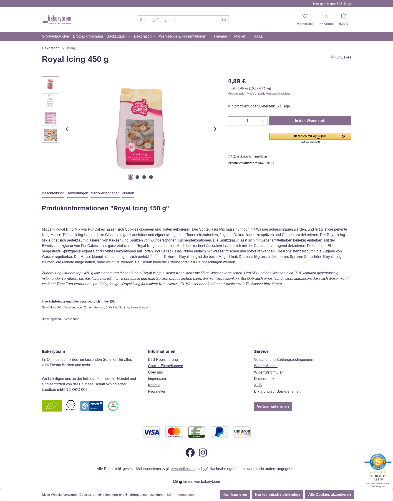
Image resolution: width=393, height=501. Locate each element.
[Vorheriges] (66, 129)
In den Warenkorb (310, 121)
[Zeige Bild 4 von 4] (151, 177)
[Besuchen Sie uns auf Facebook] (190, 452)
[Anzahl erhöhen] (263, 120)
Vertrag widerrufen (273, 406)
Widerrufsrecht (265, 366)
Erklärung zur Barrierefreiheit (277, 391)
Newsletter (156, 391)
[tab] (53, 193)
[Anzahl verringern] (232, 120)
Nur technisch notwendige (277, 494)
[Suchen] (223, 19)
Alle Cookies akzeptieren (329, 494)
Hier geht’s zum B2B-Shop (332, 3)
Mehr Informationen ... (183, 494)
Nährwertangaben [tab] (105, 193)
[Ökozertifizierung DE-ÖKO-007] (52, 406)
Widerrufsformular (268, 372)
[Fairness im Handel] (71, 406)
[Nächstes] (215, 129)
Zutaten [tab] (128, 193)
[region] (130, 128)
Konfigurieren (235, 494)
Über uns (155, 372)
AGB (258, 385)
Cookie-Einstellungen (165, 366)
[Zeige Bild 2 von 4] (137, 177)
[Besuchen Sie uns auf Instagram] (202, 452)
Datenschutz (264, 379)
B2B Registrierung (163, 359)
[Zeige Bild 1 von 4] (130, 177)
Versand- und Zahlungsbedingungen (283, 359)
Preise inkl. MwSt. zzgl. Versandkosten (259, 93)
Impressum (157, 379)
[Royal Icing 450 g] (141, 129)
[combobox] (178, 19)
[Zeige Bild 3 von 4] (144, 177)
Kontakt (154, 385)
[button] (310, 138)
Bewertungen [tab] (77, 193)
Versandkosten (183, 469)
